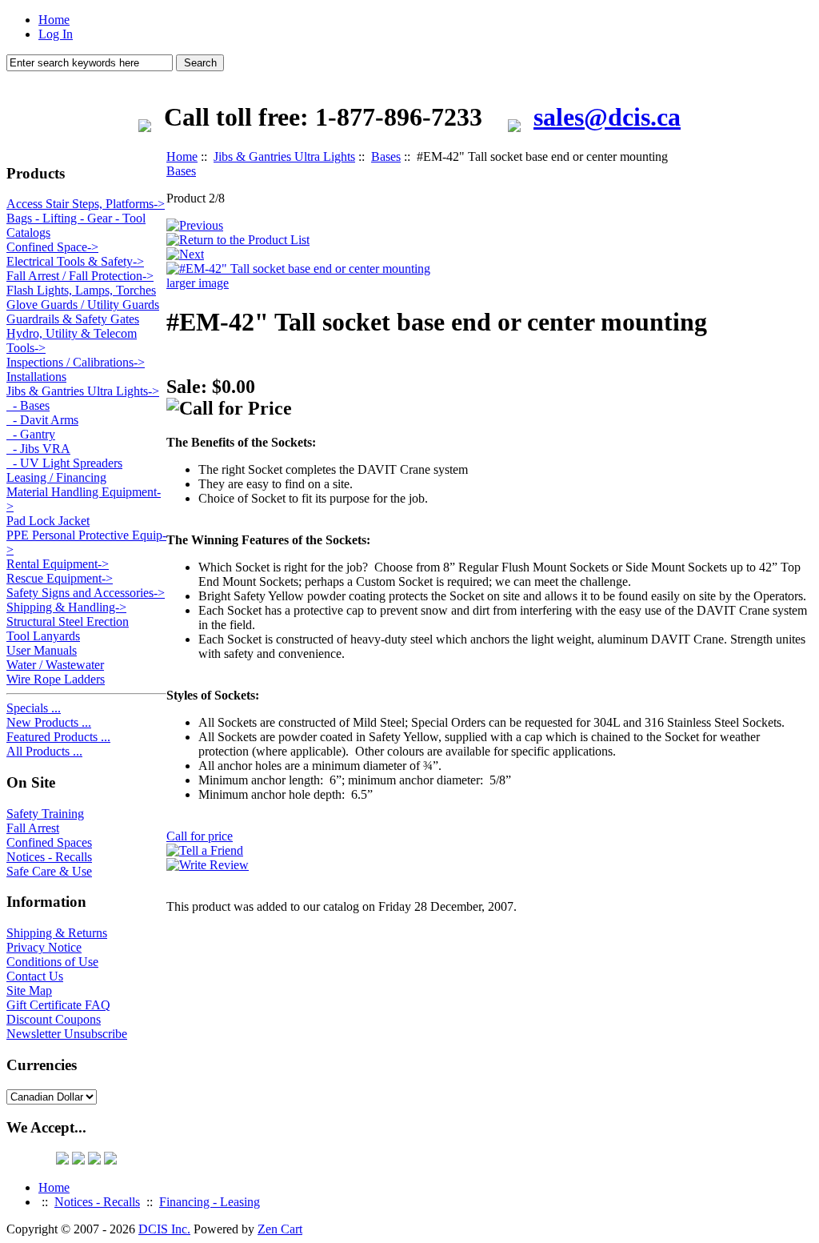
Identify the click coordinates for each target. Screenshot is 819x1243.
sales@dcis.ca (607, 116)
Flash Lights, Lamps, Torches (81, 290)
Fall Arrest (32, 828)
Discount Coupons (53, 1019)
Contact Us (34, 976)
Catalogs (28, 232)
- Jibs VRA (38, 448)
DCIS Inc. (164, 1229)
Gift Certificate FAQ (58, 1005)
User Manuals (41, 650)
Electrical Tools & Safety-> (75, 261)
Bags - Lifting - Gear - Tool (76, 218)
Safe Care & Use (49, 871)
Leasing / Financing (56, 477)
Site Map (29, 990)
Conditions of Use (52, 961)
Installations (36, 376)
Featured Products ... (58, 737)
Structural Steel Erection (67, 621)
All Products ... (44, 751)
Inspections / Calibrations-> (75, 362)
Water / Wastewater (55, 665)
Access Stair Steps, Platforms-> (85, 204)
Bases (386, 156)
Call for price (199, 836)
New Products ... (48, 722)
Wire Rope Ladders (55, 679)
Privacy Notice (44, 947)
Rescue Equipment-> (59, 578)
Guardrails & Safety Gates (72, 319)
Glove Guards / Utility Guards (82, 304)
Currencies (41, 1065)
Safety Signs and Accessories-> (85, 592)
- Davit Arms (42, 420)
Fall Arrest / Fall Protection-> (80, 276)
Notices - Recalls (49, 857)
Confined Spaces (49, 842)
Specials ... (33, 708)
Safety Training (45, 813)
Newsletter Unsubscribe (66, 1034)
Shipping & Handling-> (66, 607)
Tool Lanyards (43, 636)
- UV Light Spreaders (64, 463)
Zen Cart (280, 1229)
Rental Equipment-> (57, 564)
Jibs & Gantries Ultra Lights (284, 156)
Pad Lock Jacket (48, 520)
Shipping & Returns (56, 933)
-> (82, 391)
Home (54, 19)
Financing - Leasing (209, 1202)
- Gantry (30, 434)
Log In (55, 34)
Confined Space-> (52, 247)
